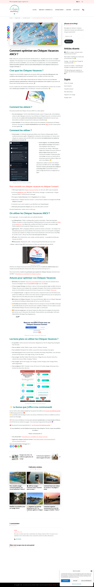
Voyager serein (59, 9)
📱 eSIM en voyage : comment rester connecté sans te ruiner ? (34, 487)
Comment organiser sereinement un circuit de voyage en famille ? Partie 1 (51, 508)
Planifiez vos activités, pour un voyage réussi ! (17, 507)
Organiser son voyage (69, 94)
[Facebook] (11, 446)
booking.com (18, 224)
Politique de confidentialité (76, 583)
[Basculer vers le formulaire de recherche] (82, 1)
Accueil (35, 9)
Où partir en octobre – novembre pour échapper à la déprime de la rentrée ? (73, 66)
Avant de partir (68, 86)
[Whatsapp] (18, 446)
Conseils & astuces (14, 48)
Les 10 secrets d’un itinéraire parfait (41, 425)
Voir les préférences (86, 580)
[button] (91, 571)
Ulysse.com (53, 290)
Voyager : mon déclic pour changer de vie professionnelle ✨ (73, 62)
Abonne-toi (69, 41)
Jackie (15, 530)
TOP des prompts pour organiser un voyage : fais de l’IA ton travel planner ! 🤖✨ (73, 71)
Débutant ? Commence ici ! (46, 9)
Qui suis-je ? (76, 9)
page (34, 209)
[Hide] (7, 40)
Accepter (65, 580)
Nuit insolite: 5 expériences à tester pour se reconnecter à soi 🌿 (74, 57)
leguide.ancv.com (21, 192)
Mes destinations (68, 91)
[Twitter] (13, 446)
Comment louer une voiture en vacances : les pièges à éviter (52, 487)
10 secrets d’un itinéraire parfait (52, 411)
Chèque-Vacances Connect (31, 190)
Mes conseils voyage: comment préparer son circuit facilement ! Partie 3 (17, 487)
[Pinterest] (16, 446)
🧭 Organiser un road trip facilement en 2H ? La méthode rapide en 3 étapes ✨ (35, 509)
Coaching (68, 9)
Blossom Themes (52, 584)
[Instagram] (21, 446)
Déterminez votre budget (32, 281)
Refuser (75, 580)
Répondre (18, 539)
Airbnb (59, 222)
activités (43, 281)
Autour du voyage (68, 83)
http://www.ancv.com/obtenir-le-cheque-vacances (28, 274)
